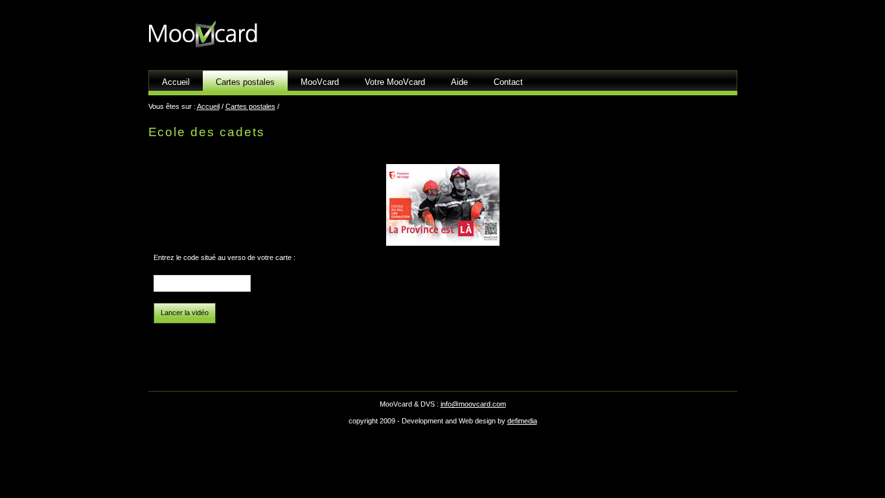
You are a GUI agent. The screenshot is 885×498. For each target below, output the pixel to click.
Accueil (176, 82)
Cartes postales (250, 106)
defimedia (522, 421)
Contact (508, 82)
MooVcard (320, 82)
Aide (459, 82)
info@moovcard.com (473, 404)
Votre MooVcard (395, 82)
